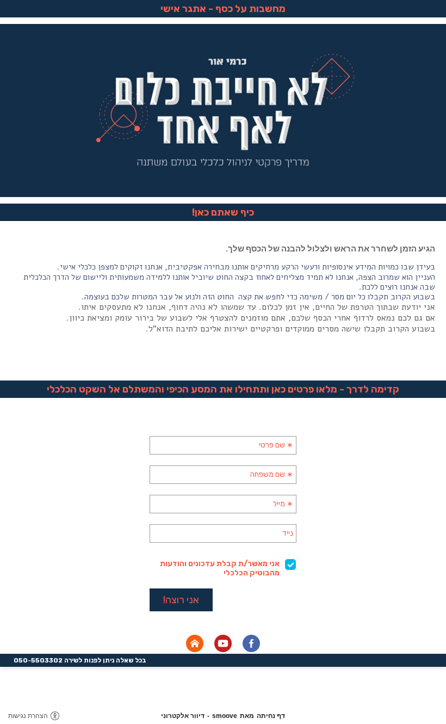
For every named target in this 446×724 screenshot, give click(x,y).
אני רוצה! (181, 600)
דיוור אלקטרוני (183, 716)
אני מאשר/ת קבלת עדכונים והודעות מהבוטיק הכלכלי (220, 568)
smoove (224, 716)
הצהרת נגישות (28, 716)
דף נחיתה (271, 716)
